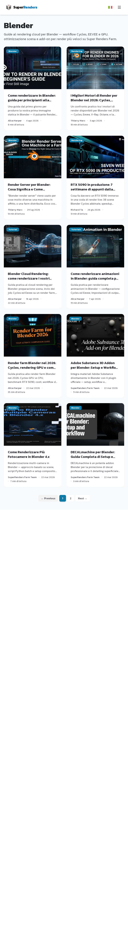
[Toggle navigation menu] (119, 7)
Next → (82, 498)
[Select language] (110, 7)
